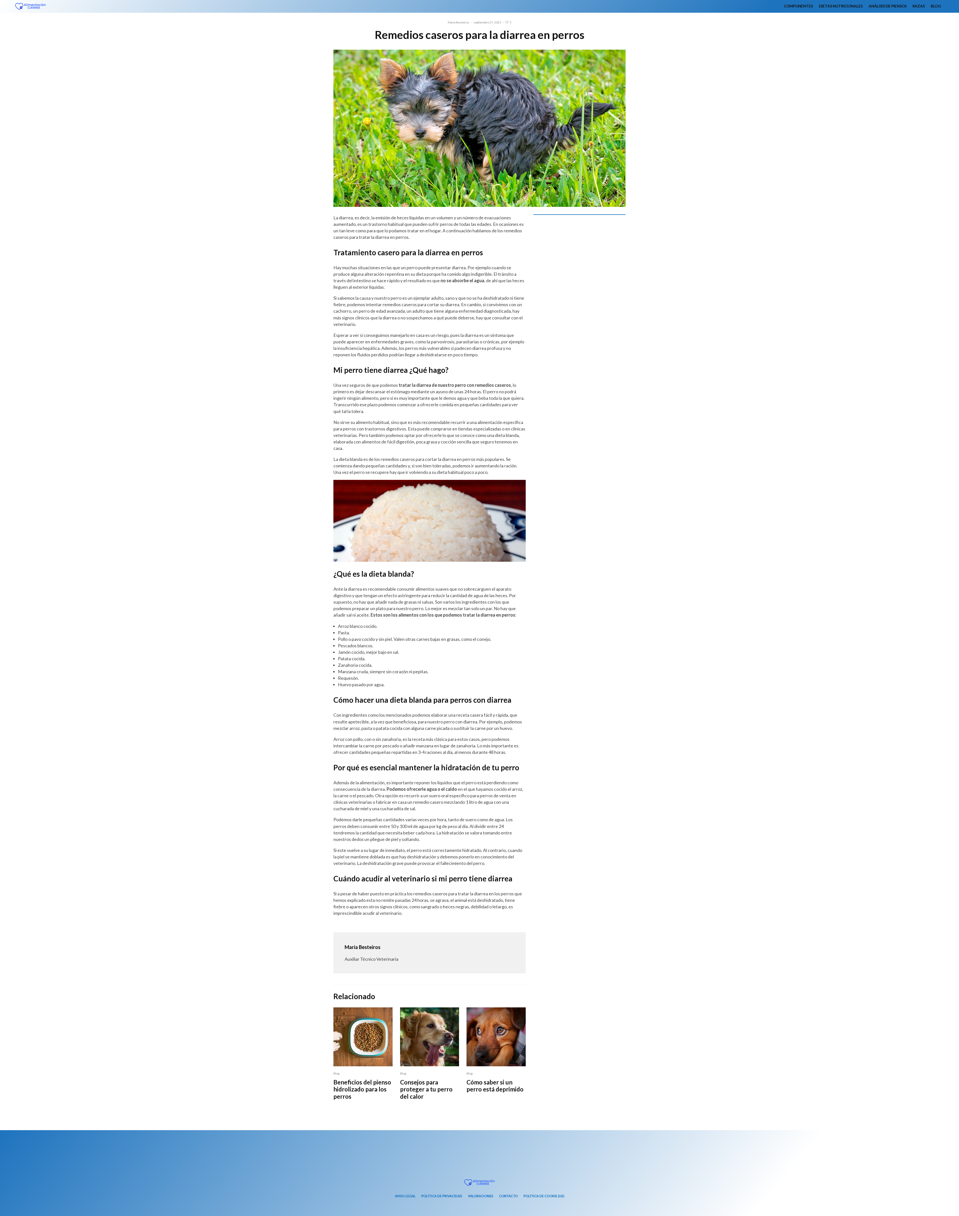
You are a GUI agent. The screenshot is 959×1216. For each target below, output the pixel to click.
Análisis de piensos (888, 6)
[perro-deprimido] (496, 1037)
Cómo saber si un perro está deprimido (495, 1086)
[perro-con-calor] (429, 1037)
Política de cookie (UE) (543, 1196)
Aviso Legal (405, 1196)
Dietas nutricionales (841, 6)
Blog (936, 6)
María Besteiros (458, 22)
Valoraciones (480, 1196)
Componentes (798, 6)
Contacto (508, 1196)
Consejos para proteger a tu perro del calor (426, 1089)
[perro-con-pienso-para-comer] (363, 1037)
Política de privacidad (441, 1196)
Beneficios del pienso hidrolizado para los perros (362, 1089)
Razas (919, 6)
